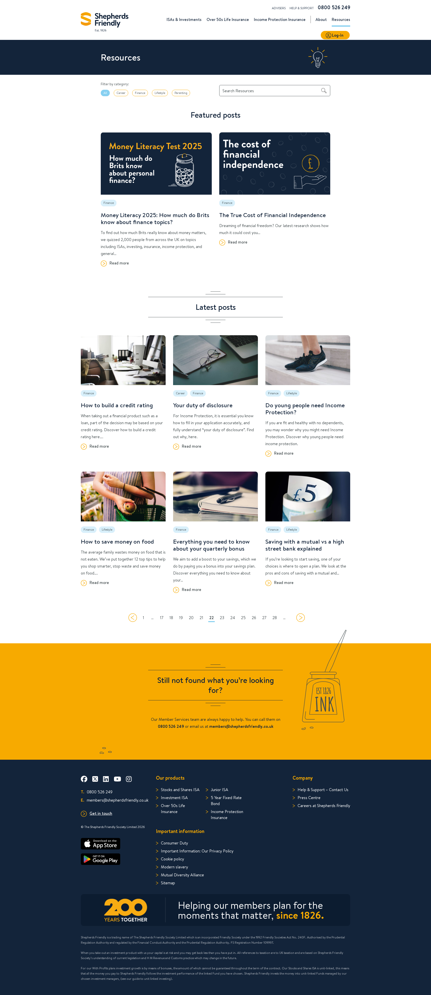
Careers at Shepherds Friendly (324, 805)
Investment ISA (174, 797)
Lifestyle (160, 93)
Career (120, 93)
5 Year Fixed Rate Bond (226, 800)
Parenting (181, 93)
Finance (140, 93)
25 (243, 617)
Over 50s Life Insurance (173, 808)
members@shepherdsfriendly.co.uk (114, 800)
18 (171, 617)
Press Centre (309, 797)
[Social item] (84, 779)
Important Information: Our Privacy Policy (197, 850)
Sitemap (168, 882)
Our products (170, 777)
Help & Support (302, 8)
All (105, 93)
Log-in (337, 35)
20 (191, 617)
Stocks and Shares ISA (180, 789)
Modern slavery (174, 866)
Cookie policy (172, 858)
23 (222, 617)
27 (264, 617)
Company (303, 777)
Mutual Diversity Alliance (182, 874)
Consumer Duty (174, 842)
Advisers (279, 8)
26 (254, 617)
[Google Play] (114, 859)
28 (274, 617)
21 (201, 617)
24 (232, 617)
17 (161, 617)
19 (181, 617)
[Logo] (104, 20)
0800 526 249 (334, 7)
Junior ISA (219, 789)
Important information (180, 831)
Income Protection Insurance (227, 814)
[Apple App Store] (114, 843)
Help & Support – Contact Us (323, 789)
